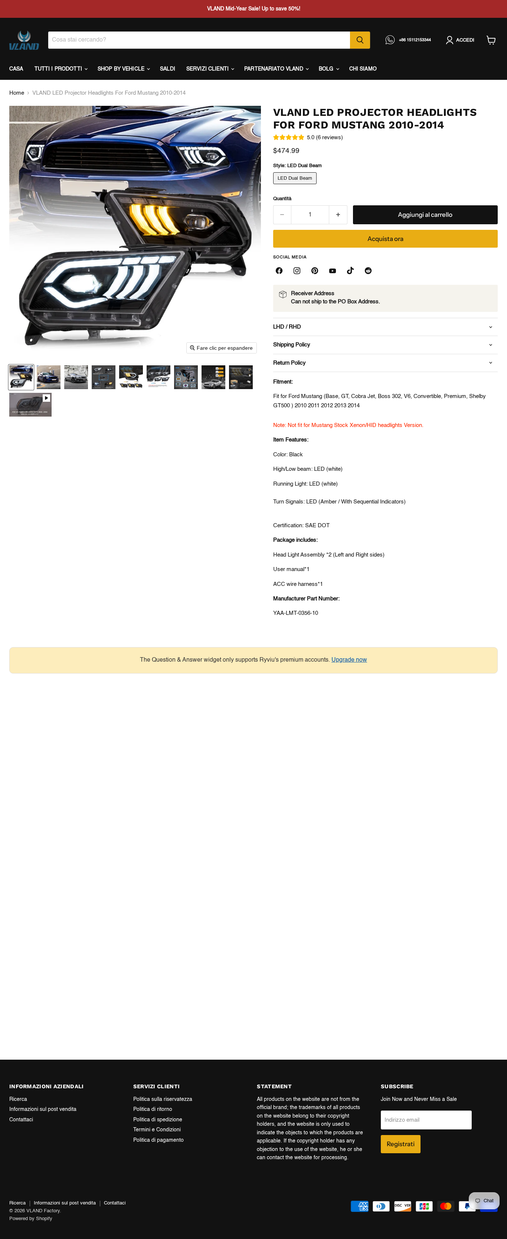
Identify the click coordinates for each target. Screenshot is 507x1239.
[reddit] (368, 271)
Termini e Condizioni (157, 1129)
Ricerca (18, 1099)
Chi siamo (363, 69)
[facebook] (279, 271)
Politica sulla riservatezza (162, 1099)
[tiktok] (350, 271)
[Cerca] (360, 40)
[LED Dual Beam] (296, 186)
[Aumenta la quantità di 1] (338, 214)
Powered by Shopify (30, 1218)
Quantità (282, 198)
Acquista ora (385, 238)
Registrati (401, 1144)
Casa (16, 69)
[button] (21, 377)
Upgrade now (349, 660)
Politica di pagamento (158, 1140)
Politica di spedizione (157, 1119)
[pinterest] (315, 271)
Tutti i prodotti (59, 69)
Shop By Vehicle (122, 69)
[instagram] (297, 271)
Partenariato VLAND (274, 69)
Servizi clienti (208, 69)
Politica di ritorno (152, 1109)
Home (16, 93)
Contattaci (21, 1119)
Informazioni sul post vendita (42, 1109)
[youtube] (332, 271)
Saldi (167, 69)
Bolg (327, 69)
